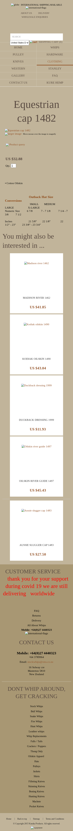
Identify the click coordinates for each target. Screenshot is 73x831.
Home (18, 47)
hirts (37, 776)
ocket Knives (37, 806)
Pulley (18, 54)
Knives (18, 61)
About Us (26, 13)
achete (38, 801)
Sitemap (36, 819)
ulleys (37, 766)
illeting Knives (37, 781)
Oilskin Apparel (36, 756)
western (18, 68)
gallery (18, 75)
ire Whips (37, 721)
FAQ (36, 610)
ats (37, 761)
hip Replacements (37, 736)
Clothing (54, 61)
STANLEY (54, 68)
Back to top (22, 819)
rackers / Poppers (37, 746)
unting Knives (37, 796)
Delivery (43, 13)
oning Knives (37, 791)
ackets (37, 771)
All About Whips (36, 625)
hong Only (37, 751)
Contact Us (18, 82)
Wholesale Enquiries (35, 17)
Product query (17, 144)
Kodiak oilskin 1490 (36, 358)
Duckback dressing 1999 (36, 419)
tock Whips (37, 706)
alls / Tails (37, 741)
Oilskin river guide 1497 (36, 481)
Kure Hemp (55, 82)
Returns (36, 615)
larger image (15, 133)
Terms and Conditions (55, 819)
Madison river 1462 (36, 297)
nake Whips (37, 716)
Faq (55, 75)
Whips (54, 47)
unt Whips (37, 726)
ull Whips (37, 711)
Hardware (55, 54)
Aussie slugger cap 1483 (36, 545)
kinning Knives (37, 786)
